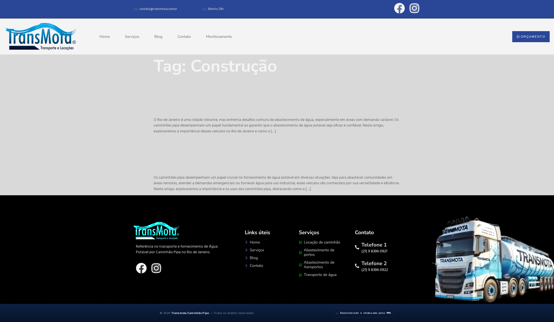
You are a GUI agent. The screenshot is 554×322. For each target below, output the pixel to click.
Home (105, 36)
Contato (184, 36)
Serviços (132, 36)
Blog (158, 36)
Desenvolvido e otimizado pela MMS (365, 312)
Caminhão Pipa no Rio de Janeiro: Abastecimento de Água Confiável (266, 96)
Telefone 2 (374, 263)
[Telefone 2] (357, 266)
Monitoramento (219, 36)
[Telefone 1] (357, 247)
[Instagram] (156, 268)
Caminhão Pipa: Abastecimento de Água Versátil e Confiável (267, 154)
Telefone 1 (374, 244)
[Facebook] (141, 268)
